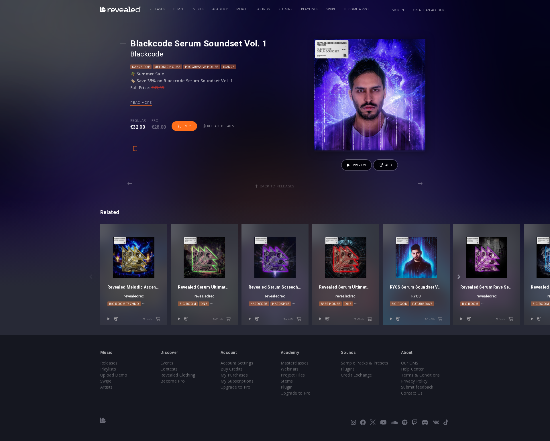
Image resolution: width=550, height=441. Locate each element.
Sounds (263, 9)
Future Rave (422, 304)
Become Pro (172, 381)
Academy (220, 9)
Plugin (286, 387)
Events (198, 9)
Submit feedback (417, 387)
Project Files (293, 375)
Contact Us (412, 393)
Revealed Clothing (177, 375)
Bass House (330, 304)
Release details (220, 126)
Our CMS (409, 363)
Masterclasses (295, 363)
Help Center (412, 369)
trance (229, 67)
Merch (242, 9)
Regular (138, 120)
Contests (169, 369)
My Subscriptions (237, 381)
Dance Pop (141, 67)
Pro (155, 120)
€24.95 (218, 318)
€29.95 (359, 318)
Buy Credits (232, 369)
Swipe (331, 9)
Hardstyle (280, 304)
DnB (204, 304)
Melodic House (167, 67)
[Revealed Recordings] (120, 9)
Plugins (285, 9)
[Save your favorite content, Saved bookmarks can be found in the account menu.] (135, 146)
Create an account (430, 10)
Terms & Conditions (420, 375)
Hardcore (259, 304)
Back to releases (277, 186)
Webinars (290, 369)
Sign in (398, 10)
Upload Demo (113, 375)
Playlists (309, 9)
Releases (157, 9)
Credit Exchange (356, 375)
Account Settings (237, 363)
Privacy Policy (414, 381)
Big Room (188, 304)
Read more (141, 103)
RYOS (416, 296)
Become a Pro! (357, 9)
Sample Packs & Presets (364, 363)
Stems (287, 381)
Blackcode (146, 54)
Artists (106, 387)
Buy (187, 126)
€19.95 (148, 318)
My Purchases (234, 375)
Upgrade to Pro (235, 387)
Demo (178, 9)
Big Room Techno (124, 304)
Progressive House (201, 67)
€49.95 (430, 318)
